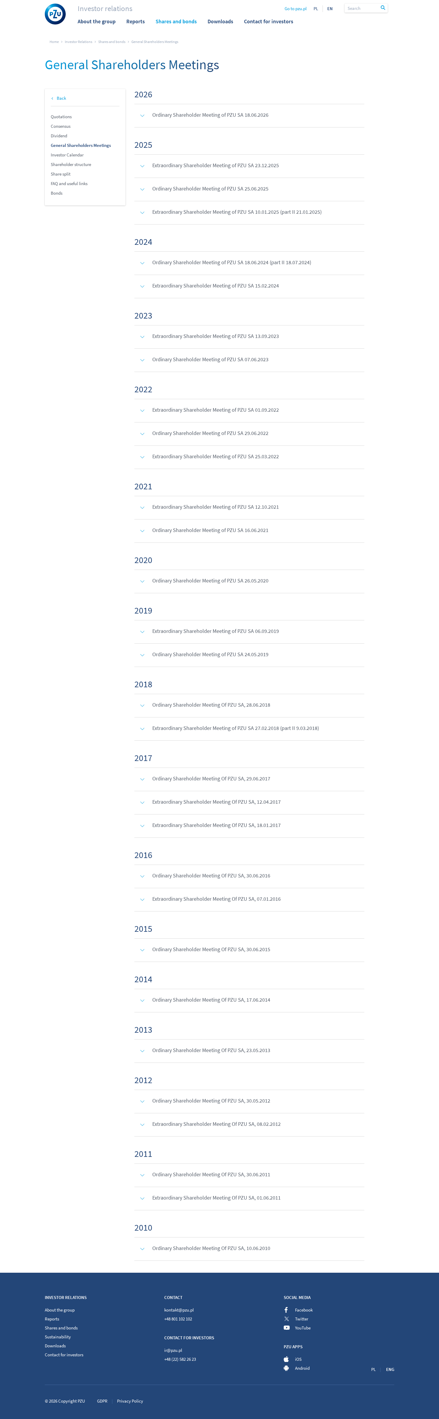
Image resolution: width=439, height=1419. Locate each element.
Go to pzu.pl (296, 8)
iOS (298, 1359)
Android (302, 1368)
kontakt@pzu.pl (179, 1310)
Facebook (304, 1310)
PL (316, 8)
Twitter (301, 1319)
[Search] (383, 8)
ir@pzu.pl (173, 1350)
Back (61, 98)
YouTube (303, 1328)
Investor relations (105, 8)
